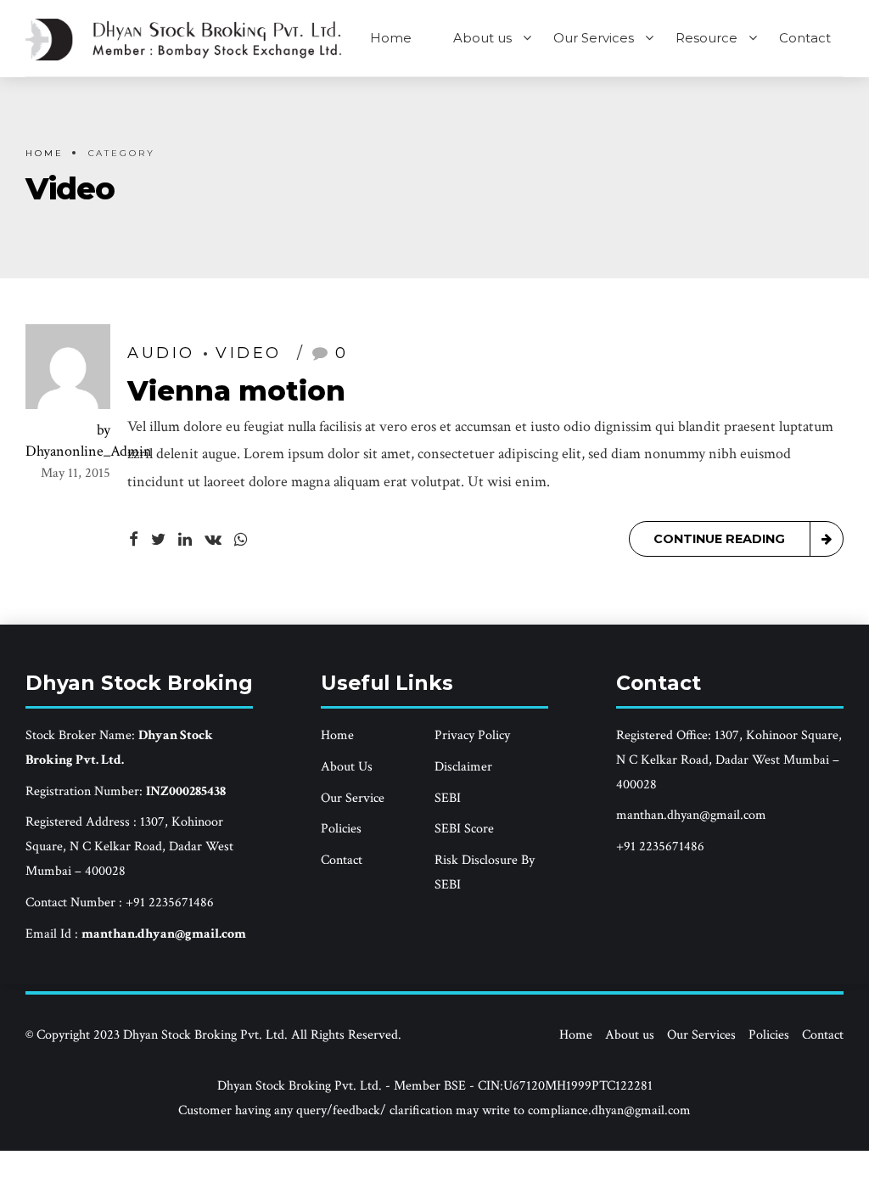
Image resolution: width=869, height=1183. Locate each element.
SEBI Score (464, 829)
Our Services (593, 38)
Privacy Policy (472, 735)
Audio (161, 353)
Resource (706, 38)
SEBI (447, 798)
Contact (805, 38)
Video (249, 353)
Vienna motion (236, 390)
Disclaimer (463, 767)
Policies (341, 829)
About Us (347, 767)
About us (482, 38)
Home (391, 38)
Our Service (352, 798)
